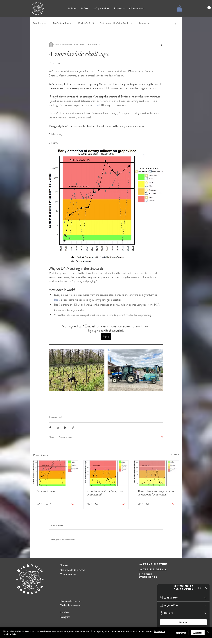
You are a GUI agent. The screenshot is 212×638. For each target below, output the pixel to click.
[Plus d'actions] (161, 45)
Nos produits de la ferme (72, 570)
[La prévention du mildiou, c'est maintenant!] (106, 473)
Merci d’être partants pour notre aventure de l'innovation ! (156, 492)
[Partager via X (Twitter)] (57, 427)
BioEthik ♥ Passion (62, 23)
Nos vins (64, 565)
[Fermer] (208, 633)
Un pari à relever (47, 491)
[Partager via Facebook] (50, 427)
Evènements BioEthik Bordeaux (116, 23)
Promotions (144, 23)
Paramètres (180, 632)
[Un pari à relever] (55, 473)
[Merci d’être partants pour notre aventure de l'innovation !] (156, 473)
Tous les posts (40, 23)
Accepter (197, 632)
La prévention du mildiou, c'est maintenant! (105, 492)
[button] (179, 8)
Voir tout (175, 454)
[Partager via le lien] (72, 427)
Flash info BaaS (86, 23)
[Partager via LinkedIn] (65, 427)
